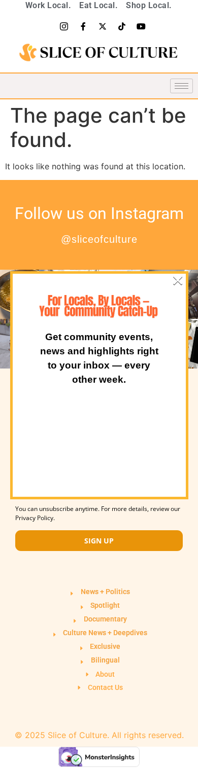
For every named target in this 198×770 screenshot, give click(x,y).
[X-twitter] (102, 26)
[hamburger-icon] (181, 86)
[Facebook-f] (83, 26)
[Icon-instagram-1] (64, 26)
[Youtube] (141, 26)
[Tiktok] (122, 26)
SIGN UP (99, 540)
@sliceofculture (99, 239)
